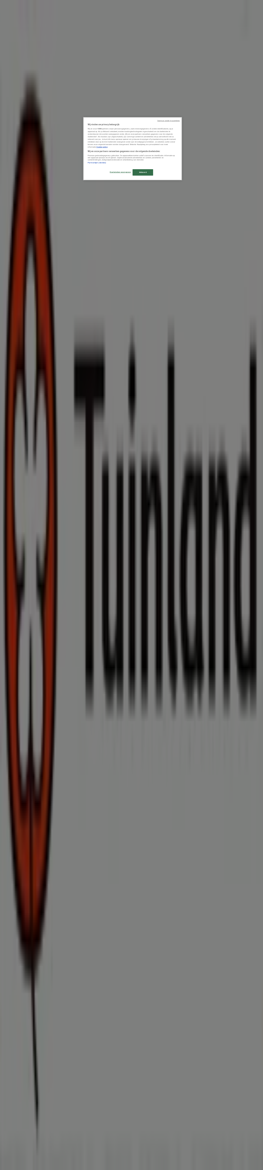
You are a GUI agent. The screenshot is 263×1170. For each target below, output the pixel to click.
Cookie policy (102, 147)
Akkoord (143, 172)
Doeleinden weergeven (120, 172)
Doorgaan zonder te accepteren (168, 121)
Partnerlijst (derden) (97, 163)
